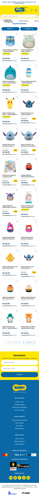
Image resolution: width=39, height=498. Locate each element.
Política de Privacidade (19, 407)
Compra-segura (19, 404)
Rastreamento (19, 428)
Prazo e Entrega (19, 410)
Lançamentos (23, 21)
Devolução (19, 426)
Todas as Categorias (8, 21)
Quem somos (19, 402)
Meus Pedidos (19, 444)
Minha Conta (19, 439)
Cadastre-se (23, 12)
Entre (22, 9)
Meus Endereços (19, 441)
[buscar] (36, 16)
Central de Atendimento (19, 420)
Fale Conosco (19, 423)
